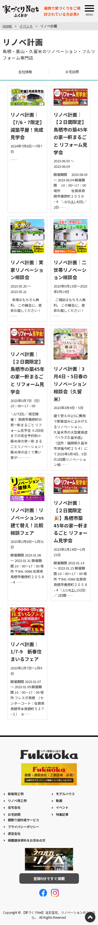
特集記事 (62, 814)
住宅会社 (14, 807)
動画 (59, 800)
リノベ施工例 (17, 800)
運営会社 (14, 833)
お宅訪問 (72, 71)
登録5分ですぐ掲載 (49, 878)
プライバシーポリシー (23, 826)
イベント (62, 807)
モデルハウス (65, 793)
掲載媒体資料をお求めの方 (26, 840)
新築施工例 (16, 793)
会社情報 (25, 71)
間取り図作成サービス (23, 820)
